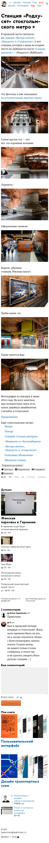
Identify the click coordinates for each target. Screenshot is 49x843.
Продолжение (9, 417)
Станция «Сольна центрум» (21, 436)
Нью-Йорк (6, 564)
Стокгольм (31, 477)
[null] (7, 469)
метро (16, 477)
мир (22, 477)
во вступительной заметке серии (21, 98)
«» (23, 441)
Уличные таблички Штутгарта (16, 547)
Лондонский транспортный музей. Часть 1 (14, 586)
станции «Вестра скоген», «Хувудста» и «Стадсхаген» (18, 39)
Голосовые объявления (19, 455)
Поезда (9, 431)
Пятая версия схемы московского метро (11, 574)
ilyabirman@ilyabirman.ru (13, 832)
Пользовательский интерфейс (17, 744)
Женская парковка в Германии (18, 520)
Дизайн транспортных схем (20, 784)
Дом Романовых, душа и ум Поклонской (36, 599)
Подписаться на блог (12, 465)
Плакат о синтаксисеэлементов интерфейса (23, 810)
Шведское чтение (15, 460)
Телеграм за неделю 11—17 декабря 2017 (10, 599)
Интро (8, 426)
